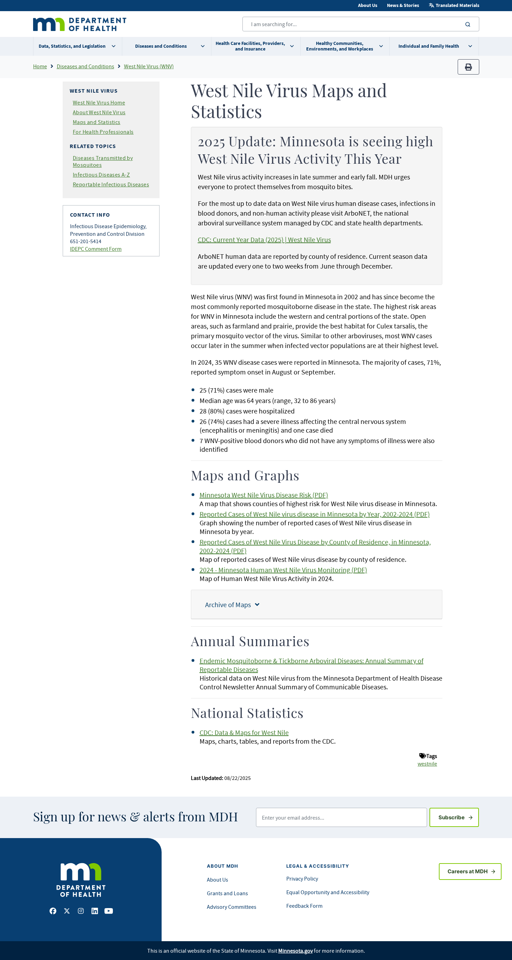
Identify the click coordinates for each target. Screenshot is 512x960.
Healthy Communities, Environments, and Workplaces (339, 46)
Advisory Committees (231, 906)
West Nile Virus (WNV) (149, 66)
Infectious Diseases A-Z (101, 174)
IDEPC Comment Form (96, 248)
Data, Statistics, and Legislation (72, 46)
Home (40, 66)
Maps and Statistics (97, 121)
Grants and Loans (227, 893)
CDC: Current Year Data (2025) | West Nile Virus (264, 239)
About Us (367, 5)
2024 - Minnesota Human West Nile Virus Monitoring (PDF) (283, 569)
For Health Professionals (103, 131)
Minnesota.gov (295, 950)
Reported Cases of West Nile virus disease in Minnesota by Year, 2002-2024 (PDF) (315, 514)
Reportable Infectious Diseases (111, 184)
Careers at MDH (468, 871)
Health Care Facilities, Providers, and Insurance (250, 46)
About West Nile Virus (99, 112)
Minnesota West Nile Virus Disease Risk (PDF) (264, 494)
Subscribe (459, 817)
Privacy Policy (302, 878)
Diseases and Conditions (161, 46)
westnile (427, 763)
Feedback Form (304, 905)
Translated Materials (457, 5)
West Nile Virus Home (99, 102)
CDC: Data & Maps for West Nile (244, 732)
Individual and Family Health (428, 46)
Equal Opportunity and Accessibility (327, 892)
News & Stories (403, 5)
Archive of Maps (230, 604)
